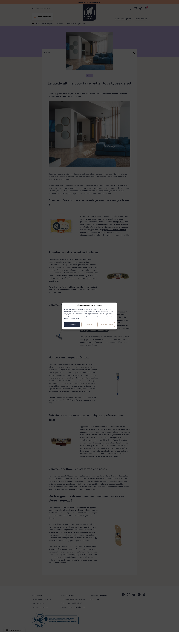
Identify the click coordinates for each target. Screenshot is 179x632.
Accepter (72, 324)
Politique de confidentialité (71, 319)
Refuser (89, 324)
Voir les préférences (106, 324)
